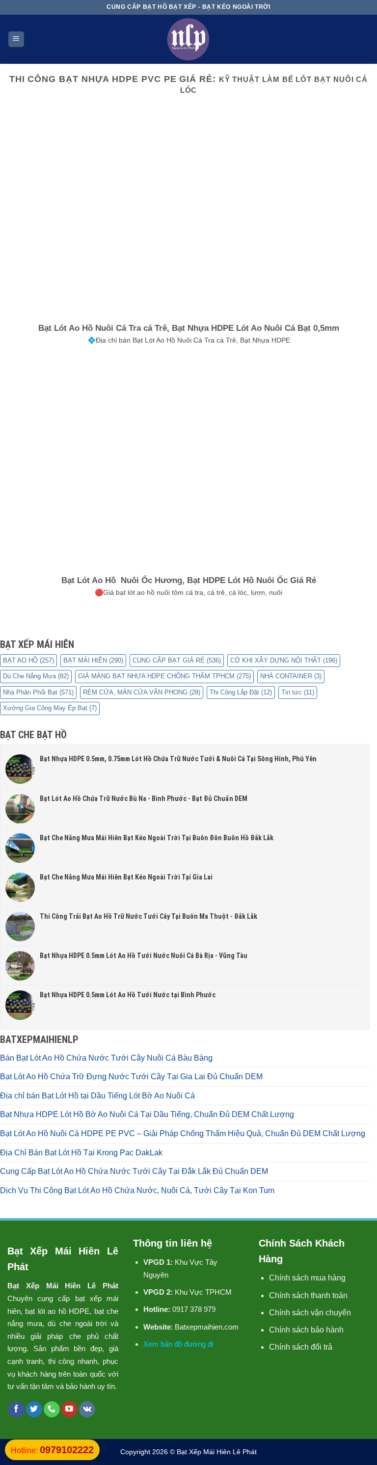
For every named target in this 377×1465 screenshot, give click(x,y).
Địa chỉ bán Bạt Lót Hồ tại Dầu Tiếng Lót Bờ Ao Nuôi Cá (97, 1096)
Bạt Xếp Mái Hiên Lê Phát (217, 1452)
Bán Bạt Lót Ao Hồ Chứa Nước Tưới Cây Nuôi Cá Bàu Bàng (106, 1058)
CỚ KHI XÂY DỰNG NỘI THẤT (283, 660)
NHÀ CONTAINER (291, 676)
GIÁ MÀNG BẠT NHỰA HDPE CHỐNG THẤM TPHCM (164, 676)
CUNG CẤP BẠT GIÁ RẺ (177, 660)
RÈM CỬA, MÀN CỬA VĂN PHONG (141, 692)
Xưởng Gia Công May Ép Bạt (50, 708)
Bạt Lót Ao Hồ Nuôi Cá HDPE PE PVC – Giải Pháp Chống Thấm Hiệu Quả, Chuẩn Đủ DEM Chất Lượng (182, 1133)
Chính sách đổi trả (300, 1347)
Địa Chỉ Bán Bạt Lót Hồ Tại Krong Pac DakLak (81, 1152)
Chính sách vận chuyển (310, 1312)
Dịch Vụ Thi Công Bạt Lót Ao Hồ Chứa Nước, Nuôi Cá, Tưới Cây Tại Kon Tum (137, 1190)
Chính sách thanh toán (308, 1295)
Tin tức (297, 692)
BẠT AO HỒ (28, 660)
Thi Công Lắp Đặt (241, 692)
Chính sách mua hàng (307, 1278)
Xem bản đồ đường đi (178, 1344)
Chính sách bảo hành (306, 1330)
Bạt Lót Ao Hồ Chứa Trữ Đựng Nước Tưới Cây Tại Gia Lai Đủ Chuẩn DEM (131, 1076)
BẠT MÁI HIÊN (93, 660)
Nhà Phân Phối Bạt (38, 692)
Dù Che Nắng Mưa (36, 676)
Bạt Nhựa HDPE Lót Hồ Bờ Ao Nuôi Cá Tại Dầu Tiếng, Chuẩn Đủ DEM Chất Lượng (147, 1114)
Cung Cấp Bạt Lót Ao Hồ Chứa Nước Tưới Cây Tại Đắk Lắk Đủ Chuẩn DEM (134, 1171)
